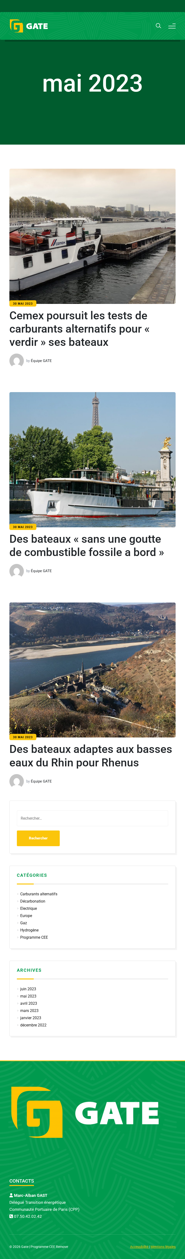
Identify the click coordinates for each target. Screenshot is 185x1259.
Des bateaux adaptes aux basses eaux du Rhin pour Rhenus (90, 756)
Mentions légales (163, 1247)
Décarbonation (32, 901)
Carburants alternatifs (38, 894)
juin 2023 (28, 989)
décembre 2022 (33, 1025)
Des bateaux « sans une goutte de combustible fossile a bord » (86, 545)
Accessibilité (139, 1247)
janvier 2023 (30, 1018)
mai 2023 (28, 996)
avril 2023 (28, 1003)
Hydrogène (29, 930)
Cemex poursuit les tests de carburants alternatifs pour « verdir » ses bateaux (79, 329)
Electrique (28, 908)
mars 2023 (29, 1010)
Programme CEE (34, 937)
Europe (26, 915)
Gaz (23, 923)
